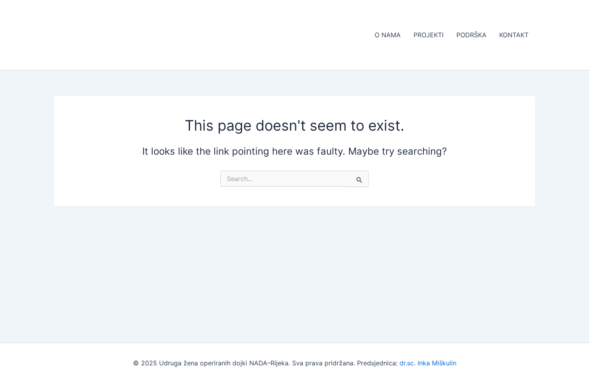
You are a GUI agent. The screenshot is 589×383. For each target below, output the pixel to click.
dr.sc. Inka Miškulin (427, 363)
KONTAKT (513, 35)
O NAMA (388, 35)
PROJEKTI (429, 35)
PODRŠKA (471, 35)
